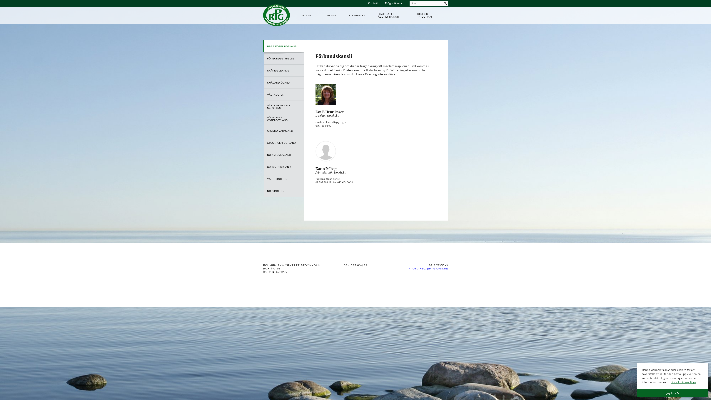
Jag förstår (673, 393)
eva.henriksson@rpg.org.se (331, 122)
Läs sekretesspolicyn (683, 382)
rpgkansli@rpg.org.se (328, 179)
